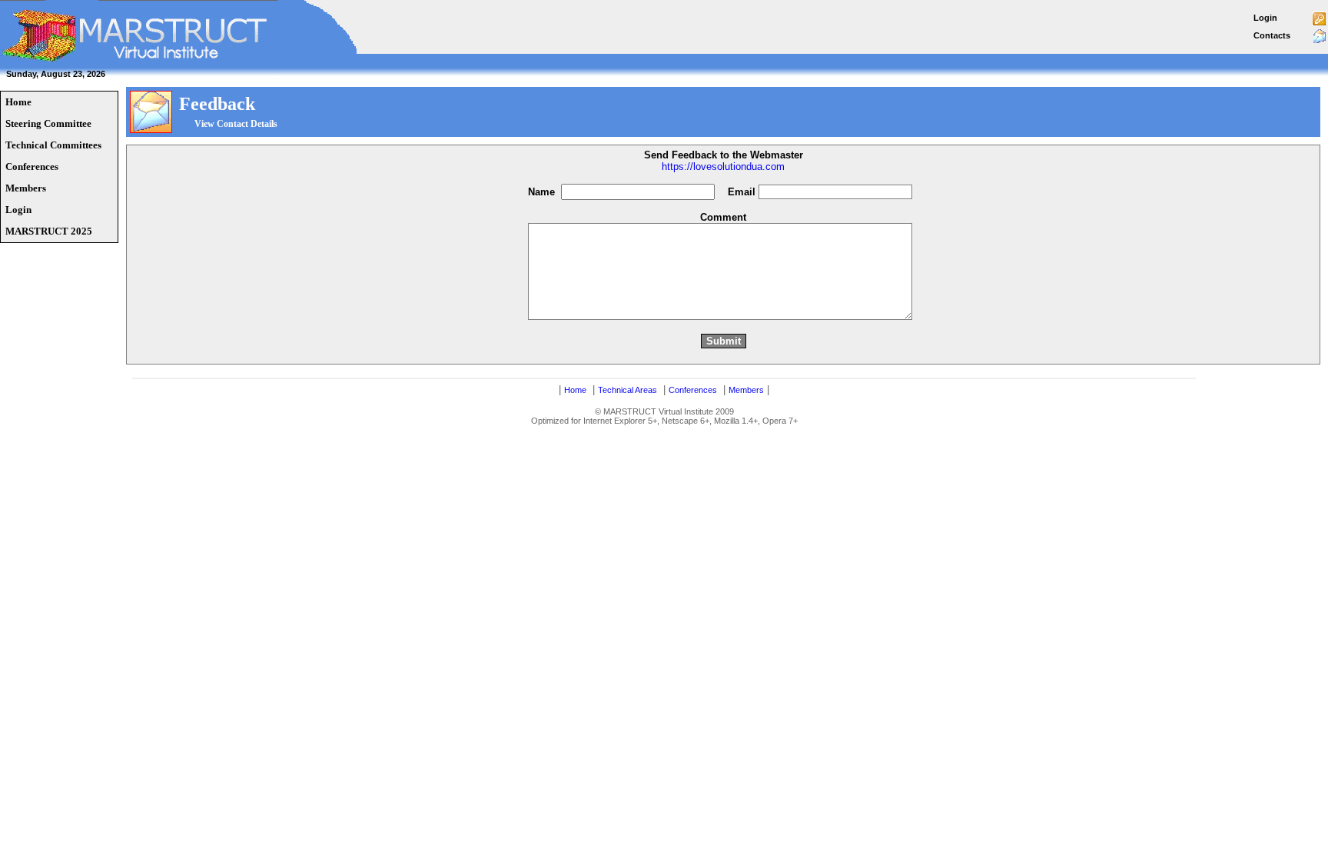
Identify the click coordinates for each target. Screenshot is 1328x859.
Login (1265, 17)
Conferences (693, 390)
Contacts (1271, 35)
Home (575, 390)
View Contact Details (235, 123)
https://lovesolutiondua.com (723, 166)
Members (746, 390)
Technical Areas (627, 390)
